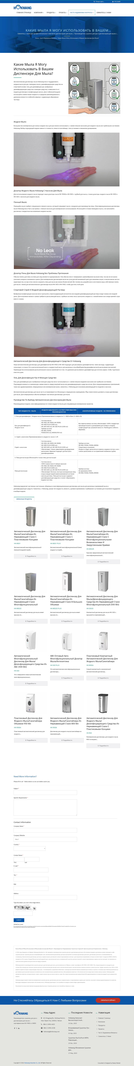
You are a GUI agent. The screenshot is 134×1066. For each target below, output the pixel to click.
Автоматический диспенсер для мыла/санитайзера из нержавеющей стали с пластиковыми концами (29, 535)
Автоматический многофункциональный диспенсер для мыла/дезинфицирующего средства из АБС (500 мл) (30, 661)
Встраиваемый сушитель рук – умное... (79, 1029)
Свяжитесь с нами (104, 13)
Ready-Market (116, 1063)
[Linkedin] (18, 1028)
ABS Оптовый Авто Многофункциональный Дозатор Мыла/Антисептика (66, 658)
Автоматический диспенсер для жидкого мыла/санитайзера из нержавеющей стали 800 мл (65, 721)
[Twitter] (16, 1028)
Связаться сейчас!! (108, 1000)
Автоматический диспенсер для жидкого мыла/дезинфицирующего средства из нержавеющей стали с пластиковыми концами (103, 723)
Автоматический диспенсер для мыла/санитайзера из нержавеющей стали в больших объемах (66, 600)
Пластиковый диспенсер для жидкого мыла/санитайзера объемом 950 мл (28, 721)
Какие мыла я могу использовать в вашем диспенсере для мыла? (78, 38)
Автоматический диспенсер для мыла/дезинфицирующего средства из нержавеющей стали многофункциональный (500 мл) (103, 600)
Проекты (62, 13)
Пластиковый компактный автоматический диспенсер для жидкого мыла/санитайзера (102, 658)
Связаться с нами (69, 986)
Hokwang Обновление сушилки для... (79, 1049)
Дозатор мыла (43, 986)
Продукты (51, 13)
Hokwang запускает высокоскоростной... (75, 1019)
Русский (117, 1)
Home (37, 38)
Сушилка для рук (52, 986)
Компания (38, 13)
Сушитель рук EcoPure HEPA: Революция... (78, 1039)
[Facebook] (14, 1028)
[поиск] (94, 2)
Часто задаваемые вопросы (81, 13)
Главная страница (23, 13)
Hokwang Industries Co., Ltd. (32, 1063)
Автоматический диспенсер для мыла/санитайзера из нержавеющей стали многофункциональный (29, 600)
